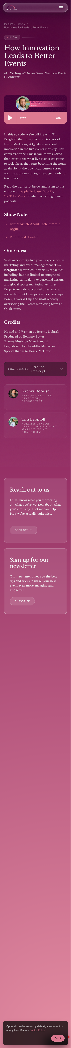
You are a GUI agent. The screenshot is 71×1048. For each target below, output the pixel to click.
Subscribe (22, 601)
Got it (58, 1038)
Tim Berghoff (33, 419)
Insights (8, 23)
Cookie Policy (37, 1030)
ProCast (21, 23)
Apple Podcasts (30, 191)
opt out (60, 1026)
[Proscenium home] (11, 7)
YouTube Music (15, 196)
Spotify (48, 191)
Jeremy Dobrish (36, 391)
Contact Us (23, 530)
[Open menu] (61, 7)
